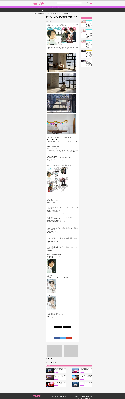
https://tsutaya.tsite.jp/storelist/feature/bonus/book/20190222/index (59, 277)
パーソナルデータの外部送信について (74, 396)
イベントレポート (42, 7)
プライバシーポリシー (62, 396)
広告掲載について (88, 396)
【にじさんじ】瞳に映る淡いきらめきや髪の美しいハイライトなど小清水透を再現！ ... (86, 376)
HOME (34, 13)
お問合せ (83, 396)
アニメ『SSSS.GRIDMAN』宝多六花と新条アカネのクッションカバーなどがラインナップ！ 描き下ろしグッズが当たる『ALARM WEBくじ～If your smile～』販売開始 (89, 34)
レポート (37, 13)
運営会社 (52, 396)
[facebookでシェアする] (57, 338)
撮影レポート (60, 7)
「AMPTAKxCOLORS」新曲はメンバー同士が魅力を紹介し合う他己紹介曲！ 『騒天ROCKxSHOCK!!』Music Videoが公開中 (89, 63)
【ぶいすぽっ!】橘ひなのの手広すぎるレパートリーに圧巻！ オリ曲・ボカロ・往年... (60, 376)
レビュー (48, 7)
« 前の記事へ (58, 326)
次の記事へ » (67, 326)
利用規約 (56, 396)
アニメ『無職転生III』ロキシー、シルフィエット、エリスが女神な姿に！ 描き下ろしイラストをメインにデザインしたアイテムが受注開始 (89, 24)
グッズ (88, 20)
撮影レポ (54, 7)
